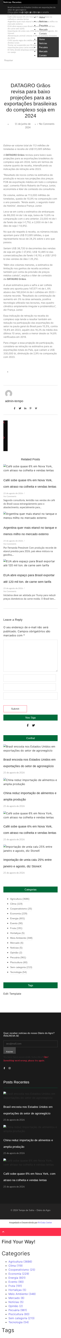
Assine (9, 1052)
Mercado (43, 29)
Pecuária (43, 25)
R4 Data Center (45, 1222)
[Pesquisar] (6, 66)
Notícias (43, 21)
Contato (43, 33)
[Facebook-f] (27, 725)
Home (42, 17)
